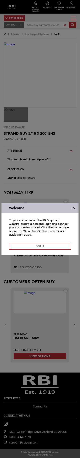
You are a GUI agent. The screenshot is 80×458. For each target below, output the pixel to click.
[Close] (74, 208)
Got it (40, 246)
